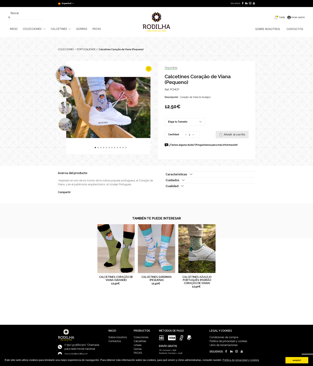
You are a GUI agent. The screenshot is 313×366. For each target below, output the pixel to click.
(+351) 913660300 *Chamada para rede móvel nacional (82, 346)
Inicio (14, 28)
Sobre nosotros (117, 337)
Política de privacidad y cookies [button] (241, 360)
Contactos (114, 341)
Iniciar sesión (298, 17)
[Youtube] (253, 3)
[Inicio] (156, 22)
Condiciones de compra (223, 337)
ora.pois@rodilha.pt (76, 354)
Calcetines (140, 341)
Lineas (138, 345)
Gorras (138, 349)
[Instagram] (249, 3)
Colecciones (66, 49)
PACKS (138, 352)
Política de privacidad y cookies (228, 341)
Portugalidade (86, 49)
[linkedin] (246, 3)
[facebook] (242, 3)
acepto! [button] (297, 360)
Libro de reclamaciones (223, 345)
